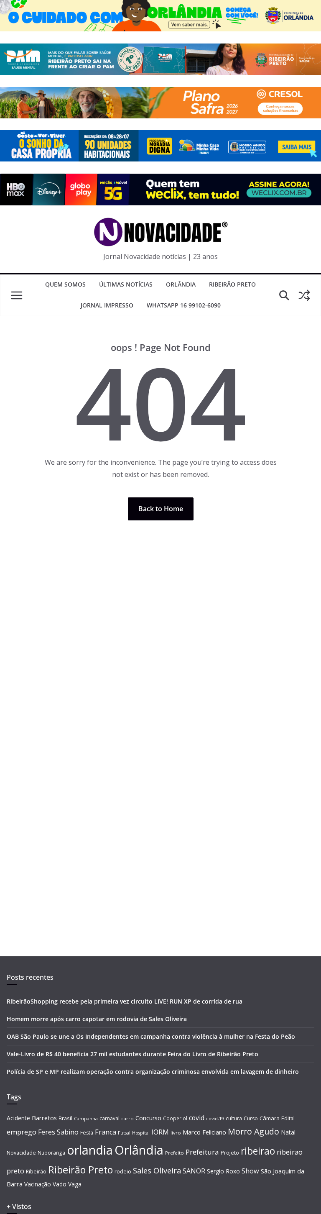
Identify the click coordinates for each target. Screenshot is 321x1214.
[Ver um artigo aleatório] (304, 295)
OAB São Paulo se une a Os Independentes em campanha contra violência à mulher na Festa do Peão (151, 1036)
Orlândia (181, 284)
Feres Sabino (58, 1132)
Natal (288, 1132)
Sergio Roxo (223, 1171)
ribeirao (258, 1151)
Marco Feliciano (204, 1132)
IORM (160, 1132)
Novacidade (21, 1152)
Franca (105, 1132)
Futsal (124, 1133)
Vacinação (37, 1184)
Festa (86, 1132)
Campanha (86, 1118)
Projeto (230, 1152)
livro (176, 1132)
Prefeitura (202, 1152)
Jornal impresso (107, 305)
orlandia (90, 1150)
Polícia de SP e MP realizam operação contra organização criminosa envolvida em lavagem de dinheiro (153, 1072)
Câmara (270, 1118)
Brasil (65, 1118)
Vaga (75, 1184)
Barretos (44, 1118)
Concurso (148, 1118)
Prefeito (174, 1153)
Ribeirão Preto (232, 284)
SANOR (194, 1171)
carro (127, 1118)
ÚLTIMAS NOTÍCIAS (126, 284)
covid (196, 1117)
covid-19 (215, 1118)
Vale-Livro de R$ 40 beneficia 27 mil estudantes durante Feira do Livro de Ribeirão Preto (132, 1054)
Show (250, 1171)
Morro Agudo (253, 1131)
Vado (59, 1184)
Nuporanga (51, 1152)
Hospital (141, 1132)
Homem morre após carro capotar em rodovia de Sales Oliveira (97, 1019)
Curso (251, 1118)
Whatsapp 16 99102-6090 (184, 305)
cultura (234, 1118)
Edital (288, 1118)
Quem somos (65, 284)
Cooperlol (175, 1118)
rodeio (123, 1171)
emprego (21, 1132)
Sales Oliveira (157, 1170)
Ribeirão (36, 1171)
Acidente (18, 1118)
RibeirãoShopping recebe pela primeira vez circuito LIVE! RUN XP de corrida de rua (124, 1001)
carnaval (109, 1118)
